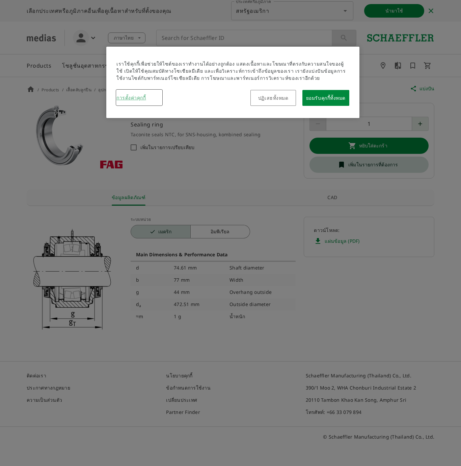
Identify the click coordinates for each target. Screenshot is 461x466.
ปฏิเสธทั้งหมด (273, 98)
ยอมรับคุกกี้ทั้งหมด (326, 98)
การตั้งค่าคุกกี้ (131, 97)
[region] (232, 82)
